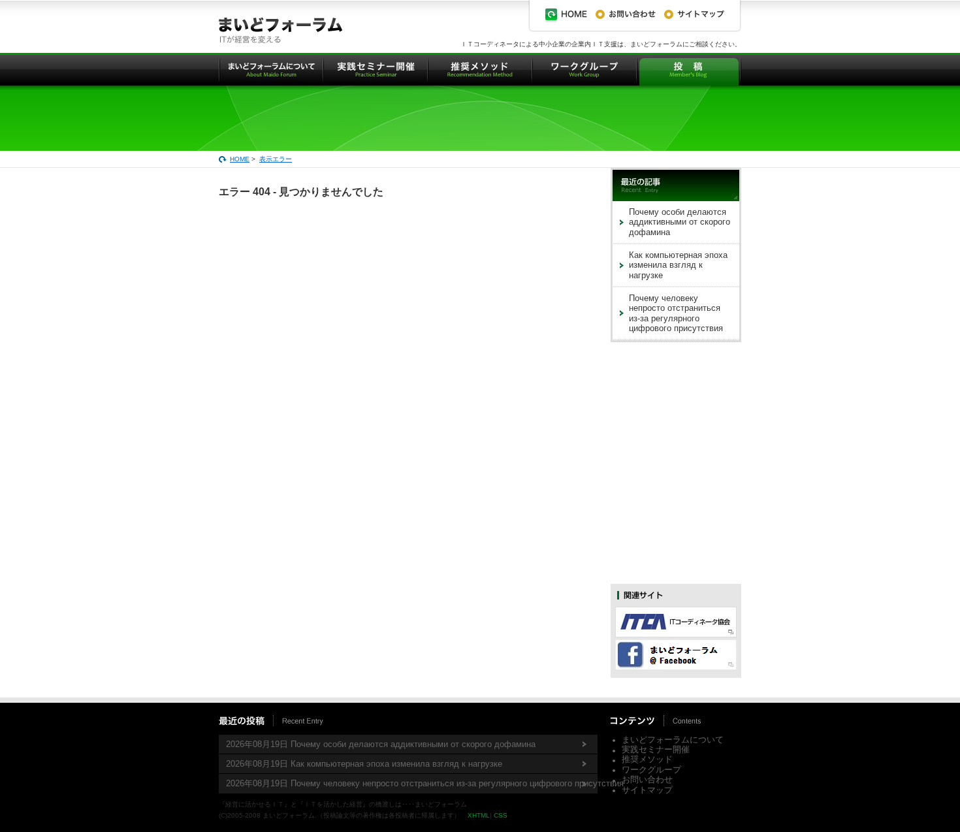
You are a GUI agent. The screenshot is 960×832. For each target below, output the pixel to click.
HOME (239, 159)
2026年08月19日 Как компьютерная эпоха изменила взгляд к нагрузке (364, 764)
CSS (500, 815)
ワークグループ (651, 770)
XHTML (479, 815)
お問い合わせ (647, 779)
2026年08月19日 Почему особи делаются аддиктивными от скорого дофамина (381, 744)
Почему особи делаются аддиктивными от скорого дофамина (679, 222)
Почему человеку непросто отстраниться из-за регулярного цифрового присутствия (676, 313)
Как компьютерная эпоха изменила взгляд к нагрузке (678, 265)
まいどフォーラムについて (673, 739)
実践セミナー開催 (656, 749)
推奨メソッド (647, 759)
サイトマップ (647, 790)
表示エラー (275, 159)
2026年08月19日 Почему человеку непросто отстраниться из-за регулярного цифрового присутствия (412, 783)
